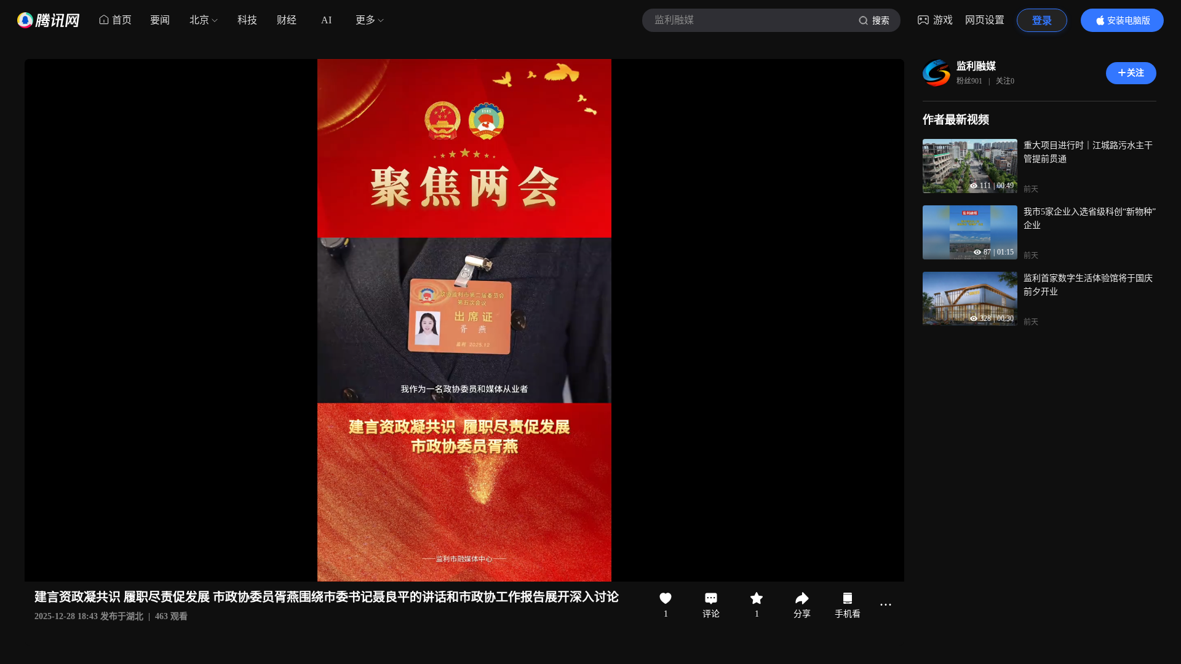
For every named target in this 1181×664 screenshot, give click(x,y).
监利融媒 (976, 66)
